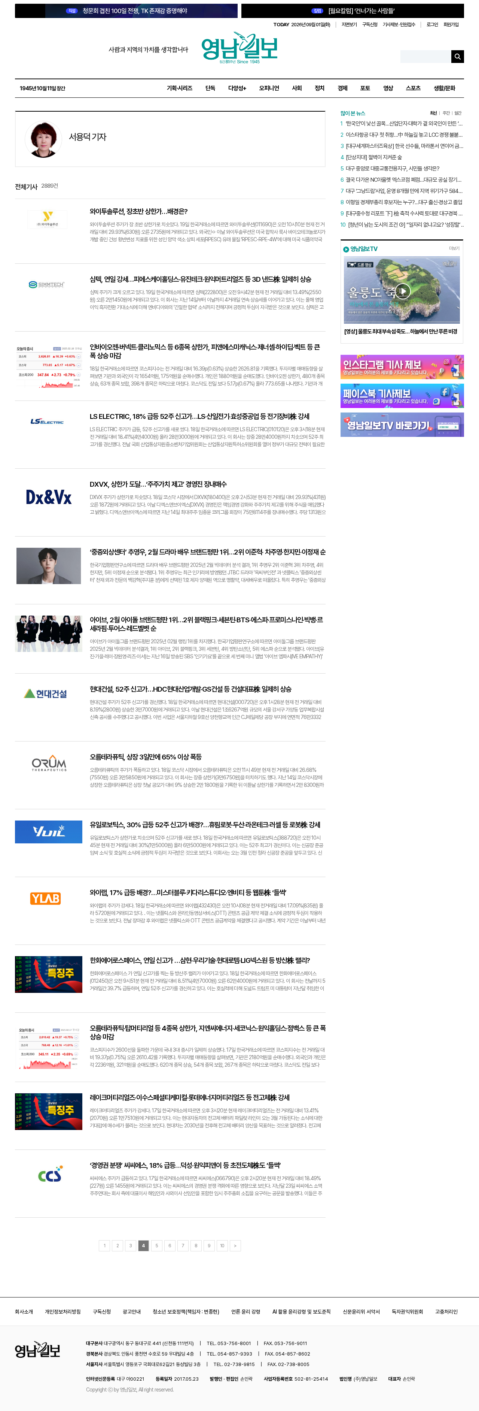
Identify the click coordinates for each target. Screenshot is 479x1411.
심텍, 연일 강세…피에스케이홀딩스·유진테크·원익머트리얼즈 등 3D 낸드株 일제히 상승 (200, 279)
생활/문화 (444, 88)
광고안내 (132, 1312)
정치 (319, 88)
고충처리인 (446, 1312)
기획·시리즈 (179, 88)
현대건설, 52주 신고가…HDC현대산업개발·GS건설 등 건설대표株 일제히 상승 (190, 689)
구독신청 (369, 24)
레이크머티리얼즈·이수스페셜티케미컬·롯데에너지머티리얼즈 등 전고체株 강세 (189, 1097)
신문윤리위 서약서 (361, 1312)
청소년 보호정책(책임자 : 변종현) (186, 1312)
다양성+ (237, 88)
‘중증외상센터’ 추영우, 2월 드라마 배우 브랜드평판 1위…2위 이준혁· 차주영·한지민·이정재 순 (208, 552)
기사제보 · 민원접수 (399, 24)
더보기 (454, 248)
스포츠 (413, 88)
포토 (365, 88)
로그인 (432, 24)
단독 (210, 88)
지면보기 (349, 24)
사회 (297, 88)
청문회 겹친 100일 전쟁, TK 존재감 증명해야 (127, 11)
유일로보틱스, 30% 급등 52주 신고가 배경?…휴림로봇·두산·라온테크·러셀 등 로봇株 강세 (205, 825)
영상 (388, 88)
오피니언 (269, 88)
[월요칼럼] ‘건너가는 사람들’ (354, 11)
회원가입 (450, 24)
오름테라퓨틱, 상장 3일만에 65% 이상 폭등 (145, 757)
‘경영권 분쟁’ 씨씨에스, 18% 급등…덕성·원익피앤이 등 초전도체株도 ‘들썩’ (185, 1165)
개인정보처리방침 (63, 1312)
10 (222, 1245)
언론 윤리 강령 (245, 1312)
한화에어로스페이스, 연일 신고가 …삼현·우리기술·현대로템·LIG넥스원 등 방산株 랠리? (200, 960)
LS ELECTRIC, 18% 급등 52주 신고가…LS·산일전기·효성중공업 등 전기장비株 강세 (199, 416)
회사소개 (24, 1312)
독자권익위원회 (407, 1312)
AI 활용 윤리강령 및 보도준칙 (301, 1312)
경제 (342, 88)
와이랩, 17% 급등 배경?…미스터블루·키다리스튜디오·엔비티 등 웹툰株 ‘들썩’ (188, 892)
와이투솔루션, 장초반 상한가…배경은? (138, 211)
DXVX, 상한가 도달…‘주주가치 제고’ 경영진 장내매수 (158, 484)
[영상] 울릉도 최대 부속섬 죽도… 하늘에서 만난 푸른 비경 (400, 331)
